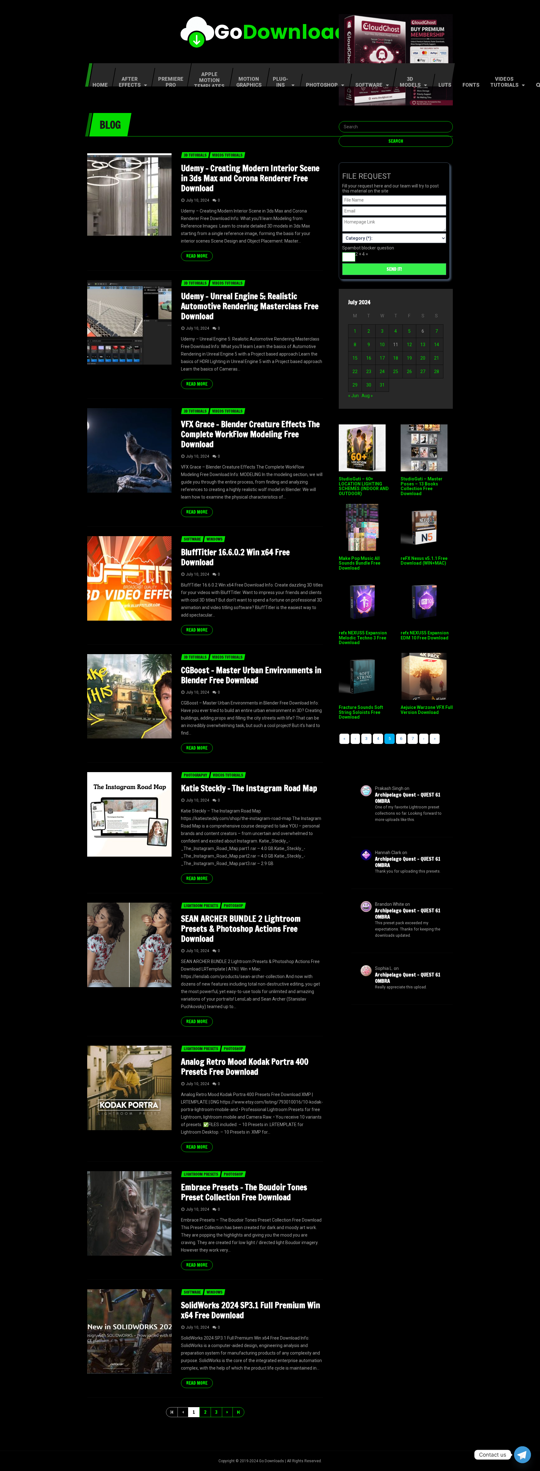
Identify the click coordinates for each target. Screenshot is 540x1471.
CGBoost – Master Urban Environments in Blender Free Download (251, 675)
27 (422, 371)
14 (436, 344)
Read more (197, 256)
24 (382, 371)
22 (355, 371)
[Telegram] (522, 1454)
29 (355, 384)
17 (382, 358)
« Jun (353, 395)
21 (436, 358)
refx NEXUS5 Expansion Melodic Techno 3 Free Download (363, 637)
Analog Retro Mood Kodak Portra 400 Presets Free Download (244, 1067)
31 (382, 384)
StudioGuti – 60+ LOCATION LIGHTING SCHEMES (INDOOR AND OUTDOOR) (364, 486)
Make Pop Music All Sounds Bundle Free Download (359, 563)
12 (409, 344)
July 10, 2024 (197, 200)
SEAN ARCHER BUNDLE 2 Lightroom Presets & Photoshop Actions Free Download (241, 929)
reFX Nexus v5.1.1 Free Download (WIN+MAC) (424, 561)
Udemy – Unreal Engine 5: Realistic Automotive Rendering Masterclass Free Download (249, 306)
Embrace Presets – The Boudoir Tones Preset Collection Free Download (244, 1192)
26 (409, 371)
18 (395, 358)
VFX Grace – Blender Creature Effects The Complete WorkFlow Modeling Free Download (250, 434)
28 (436, 371)
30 (368, 384)
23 (368, 371)
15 (355, 358)
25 (395, 371)
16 (368, 358)
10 (382, 344)
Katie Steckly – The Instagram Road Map (249, 788)
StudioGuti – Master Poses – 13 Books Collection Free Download (421, 486)
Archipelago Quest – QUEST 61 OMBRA (407, 798)
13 (422, 344)
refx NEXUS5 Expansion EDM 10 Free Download (425, 635)
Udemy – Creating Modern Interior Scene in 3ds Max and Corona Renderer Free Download (250, 178)
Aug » (367, 395)
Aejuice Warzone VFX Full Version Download (427, 710)
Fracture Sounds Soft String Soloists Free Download (361, 712)
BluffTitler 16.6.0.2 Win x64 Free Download (235, 557)
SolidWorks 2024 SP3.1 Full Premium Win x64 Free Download (250, 1310)
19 (409, 358)
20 (422, 358)
